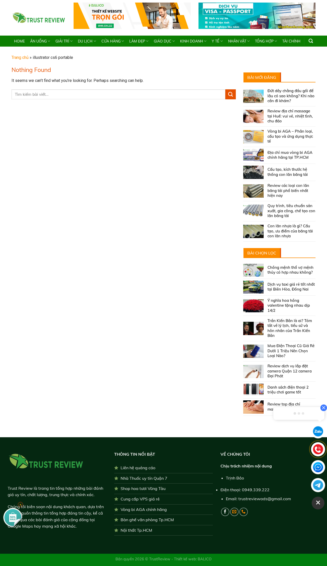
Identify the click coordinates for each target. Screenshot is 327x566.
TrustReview (160, 559)
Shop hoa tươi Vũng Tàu (143, 488)
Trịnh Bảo (235, 477)
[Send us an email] (234, 512)
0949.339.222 (256, 489)
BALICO (205, 559)
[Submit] (230, 94)
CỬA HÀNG (111, 41)
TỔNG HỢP (264, 41)
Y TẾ (215, 41)
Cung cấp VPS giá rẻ (140, 498)
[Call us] (243, 512)
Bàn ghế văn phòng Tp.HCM (147, 519)
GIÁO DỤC (162, 41)
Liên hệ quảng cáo (138, 467)
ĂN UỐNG (38, 41)
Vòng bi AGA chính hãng (144, 509)
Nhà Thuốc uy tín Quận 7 (144, 478)
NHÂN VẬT (237, 41)
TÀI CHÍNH (291, 41)
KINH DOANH (191, 41)
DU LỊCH (85, 41)
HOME (19, 41)
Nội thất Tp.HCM (136, 530)
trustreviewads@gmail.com (264, 498)
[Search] (311, 41)
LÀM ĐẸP (137, 41)
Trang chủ (20, 57)
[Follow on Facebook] (225, 512)
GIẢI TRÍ (62, 41)
